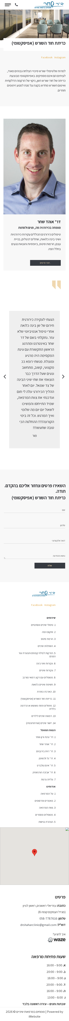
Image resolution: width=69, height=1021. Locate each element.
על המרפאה (47, 793)
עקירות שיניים (46, 670)
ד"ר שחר (49, 5)
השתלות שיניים (45, 646)
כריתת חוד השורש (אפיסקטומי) (36, 698)
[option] (34, 379)
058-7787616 (48, 918)
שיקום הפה (47, 632)
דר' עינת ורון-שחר (44, 737)
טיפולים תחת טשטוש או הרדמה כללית (38, 707)
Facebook (47, 57)
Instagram (60, 57)
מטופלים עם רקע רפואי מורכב (37, 677)
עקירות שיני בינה (44, 663)
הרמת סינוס (47, 639)
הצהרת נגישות (46, 822)
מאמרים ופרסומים (44, 800)
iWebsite (34, 1016)
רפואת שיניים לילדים (41, 716)
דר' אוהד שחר (46, 744)
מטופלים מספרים (44, 814)
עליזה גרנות (47, 779)
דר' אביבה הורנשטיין (43, 772)
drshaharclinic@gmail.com (38, 925)
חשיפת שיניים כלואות (42, 684)
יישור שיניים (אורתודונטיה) (39, 723)
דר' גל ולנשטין (46, 758)
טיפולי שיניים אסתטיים (42, 625)
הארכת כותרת (44, 691)
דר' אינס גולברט (45, 765)
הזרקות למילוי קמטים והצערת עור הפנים (37, 654)
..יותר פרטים (45, 262)
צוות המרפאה (46, 807)
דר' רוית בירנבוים (44, 751)
